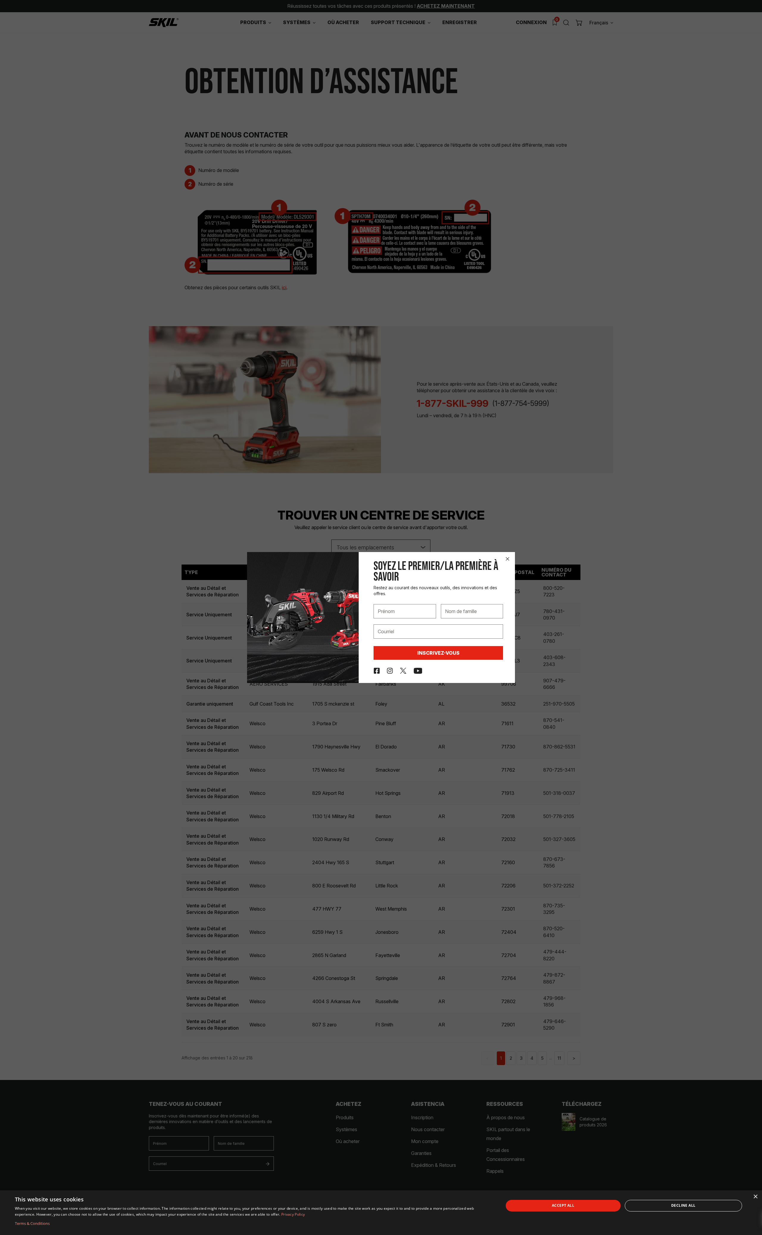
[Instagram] (390, 671)
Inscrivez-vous (438, 653)
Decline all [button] (683, 1205)
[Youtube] (418, 671)
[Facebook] (377, 671)
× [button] (755, 1197)
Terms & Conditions (32, 1223)
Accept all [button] (563, 1205)
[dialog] (381, 1212)
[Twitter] (403, 671)
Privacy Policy (293, 1214)
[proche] (507, 558)
